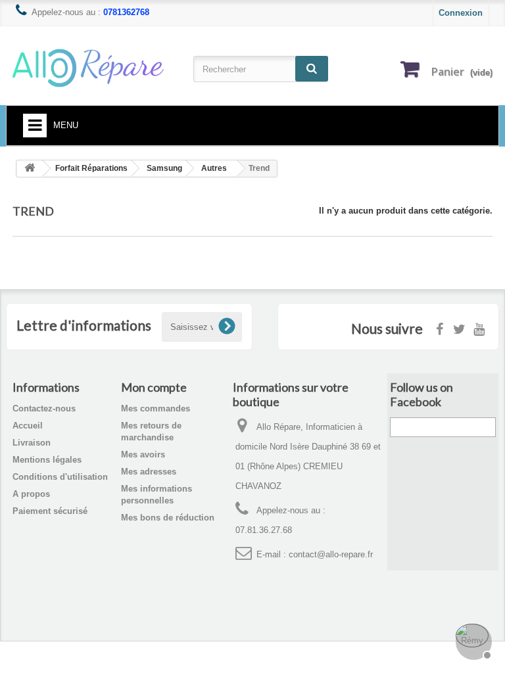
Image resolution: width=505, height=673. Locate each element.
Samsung (164, 168)
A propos (31, 494)
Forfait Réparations (91, 168)
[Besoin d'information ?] (472, 640)
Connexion (461, 13)
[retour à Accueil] (29, 168)
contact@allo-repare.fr (331, 554)
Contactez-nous (44, 408)
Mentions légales (47, 460)
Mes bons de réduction (167, 517)
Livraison (31, 443)
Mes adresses (148, 471)
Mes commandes (155, 408)
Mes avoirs (143, 454)
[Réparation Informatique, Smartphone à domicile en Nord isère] (88, 67)
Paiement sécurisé (49, 511)
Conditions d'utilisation (60, 477)
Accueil (27, 425)
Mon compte (154, 387)
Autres (214, 168)
